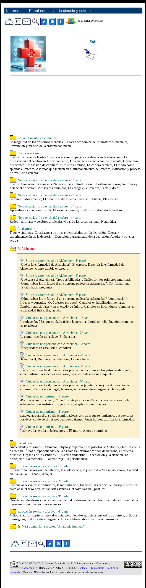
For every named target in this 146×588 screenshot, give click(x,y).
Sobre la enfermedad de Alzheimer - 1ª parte (56, 260)
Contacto (83, 567)
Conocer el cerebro (30, 153)
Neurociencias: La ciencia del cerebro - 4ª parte (49, 217)
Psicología (25, 443)
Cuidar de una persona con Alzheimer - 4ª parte (58, 355)
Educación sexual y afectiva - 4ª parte (43, 511)
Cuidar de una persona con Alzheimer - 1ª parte (58, 318)
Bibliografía (97, 567)
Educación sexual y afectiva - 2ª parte (43, 481)
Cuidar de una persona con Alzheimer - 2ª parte (58, 332)
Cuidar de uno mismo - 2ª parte (47, 411)
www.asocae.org (28, 567)
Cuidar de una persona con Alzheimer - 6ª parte (58, 381)
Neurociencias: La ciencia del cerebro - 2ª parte (49, 195)
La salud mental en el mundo (37, 138)
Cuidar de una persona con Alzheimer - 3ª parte (58, 344)
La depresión (26, 228)
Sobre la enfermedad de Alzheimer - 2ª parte (56, 275)
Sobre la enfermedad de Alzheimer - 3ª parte (56, 294)
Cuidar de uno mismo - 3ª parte (47, 427)
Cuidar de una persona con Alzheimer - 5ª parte (58, 366)
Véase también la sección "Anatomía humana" (53, 526)
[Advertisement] (75, 106)
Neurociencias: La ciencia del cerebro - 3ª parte (49, 206)
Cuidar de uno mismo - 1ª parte (47, 396)
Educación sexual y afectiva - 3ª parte (43, 496)
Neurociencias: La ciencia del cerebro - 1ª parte (49, 180)
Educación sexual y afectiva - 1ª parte (43, 466)
